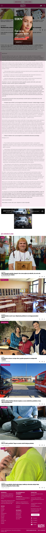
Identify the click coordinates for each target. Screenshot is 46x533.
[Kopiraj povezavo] (44, 276)
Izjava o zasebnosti (41, 530)
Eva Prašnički (18, 515)
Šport (2, 511)
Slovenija (2, 509)
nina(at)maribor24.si (35, 511)
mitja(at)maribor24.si (25, 503)
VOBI (5, 531)
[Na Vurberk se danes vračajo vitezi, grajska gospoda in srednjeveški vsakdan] (23, 338)
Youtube (34, 524)
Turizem (2, 519)
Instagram (35, 522)
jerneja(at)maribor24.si (35, 506)
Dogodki (2, 523)
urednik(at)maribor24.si (20, 499)
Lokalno (2, 507)
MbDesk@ (18, 507)
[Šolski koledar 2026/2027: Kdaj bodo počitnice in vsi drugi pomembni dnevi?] (23, 295)
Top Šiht (2, 521)
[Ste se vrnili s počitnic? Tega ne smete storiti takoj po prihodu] (23, 423)
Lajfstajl (2, 517)
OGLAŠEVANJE (35, 514)
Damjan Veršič (19, 511)
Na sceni (2, 516)
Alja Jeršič (18, 518)
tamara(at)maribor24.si (35, 499)
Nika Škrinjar (18, 514)
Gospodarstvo (3, 513)
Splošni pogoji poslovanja (31, 530)
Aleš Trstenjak (18, 517)
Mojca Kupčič (18, 513)
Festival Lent (3, 520)
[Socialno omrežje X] (39, 276)
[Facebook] (42, 276)
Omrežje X (35, 520)
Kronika (2, 510)
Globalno (2, 514)
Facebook (35, 518)
